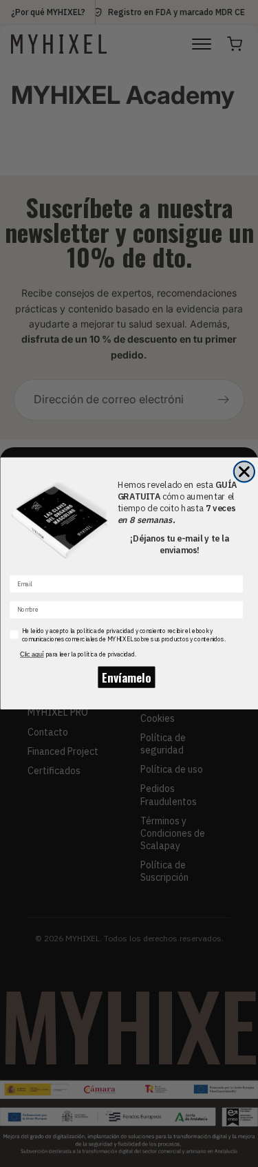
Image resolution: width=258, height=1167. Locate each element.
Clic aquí (31, 653)
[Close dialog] (244, 471)
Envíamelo (126, 677)
